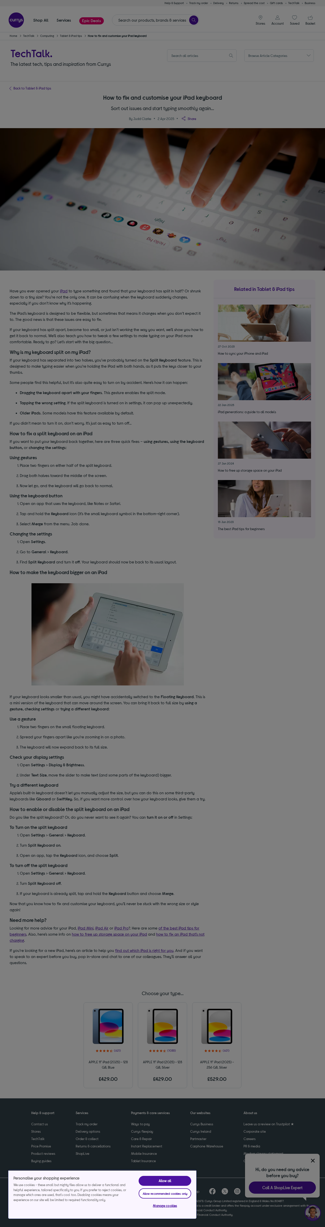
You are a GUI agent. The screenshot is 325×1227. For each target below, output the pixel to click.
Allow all (165, 1181)
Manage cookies (165, 1206)
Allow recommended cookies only (165, 1193)
